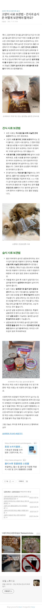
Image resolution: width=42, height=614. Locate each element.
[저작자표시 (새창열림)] (27, 481)
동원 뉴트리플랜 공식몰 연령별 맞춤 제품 (14, 446)
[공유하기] (10, 481)
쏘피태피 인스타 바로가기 (12, 433)
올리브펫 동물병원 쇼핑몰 (17, 463)
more (38, 533)
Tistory (33, 607)
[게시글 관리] (13, 481)
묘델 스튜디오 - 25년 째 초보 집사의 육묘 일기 (16, 585)
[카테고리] (3, 2)
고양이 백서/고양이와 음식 (11, 11)
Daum (20, 607)
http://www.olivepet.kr (13, 460)
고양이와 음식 (16, 492)
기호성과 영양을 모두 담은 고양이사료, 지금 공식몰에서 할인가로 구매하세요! (14, 451)
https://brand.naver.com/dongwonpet (18, 443)
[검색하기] (39, 2)
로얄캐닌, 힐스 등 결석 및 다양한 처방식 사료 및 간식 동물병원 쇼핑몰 (21, 468)
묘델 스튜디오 (8, 581)
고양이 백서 (7, 492)
